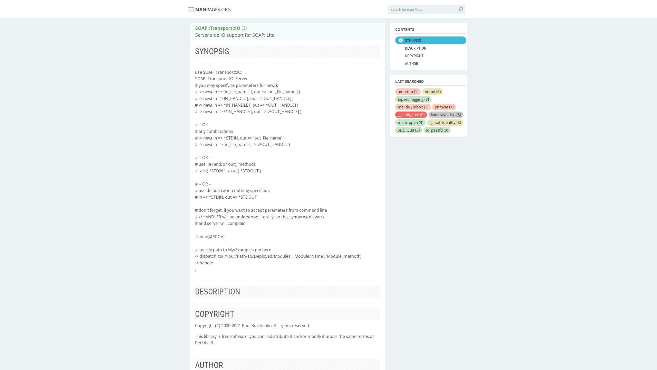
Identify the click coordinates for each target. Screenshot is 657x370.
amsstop (408, 91)
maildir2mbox (413, 106)
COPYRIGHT (414, 56)
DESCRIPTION (415, 48)
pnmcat (444, 106)
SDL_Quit (409, 130)
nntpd (433, 91)
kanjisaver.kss (446, 114)
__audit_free (411, 114)
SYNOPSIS (413, 40)
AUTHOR (411, 63)
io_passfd (437, 130)
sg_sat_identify (445, 122)
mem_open (410, 122)
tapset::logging (413, 99)
